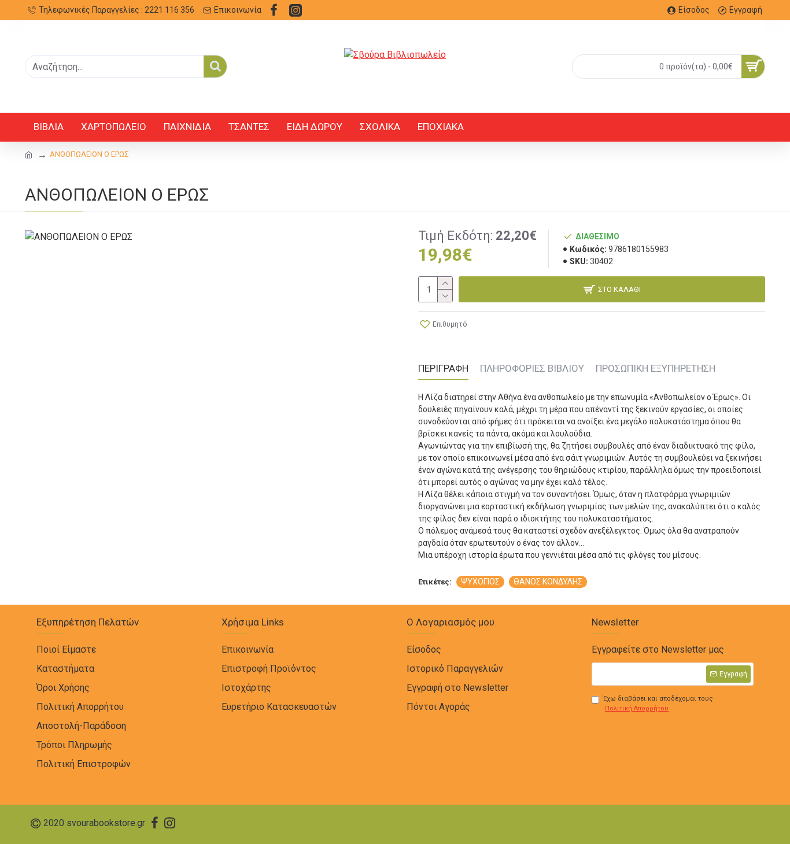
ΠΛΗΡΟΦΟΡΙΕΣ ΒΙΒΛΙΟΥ (532, 368)
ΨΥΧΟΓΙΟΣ (480, 581)
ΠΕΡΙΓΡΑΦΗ (443, 368)
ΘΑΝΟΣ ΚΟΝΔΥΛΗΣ (548, 581)
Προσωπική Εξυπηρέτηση (655, 368)
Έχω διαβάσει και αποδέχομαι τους (658, 703)
